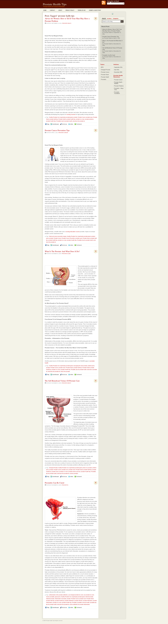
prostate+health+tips (51, 121)
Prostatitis (58, 121)
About (60, 10)
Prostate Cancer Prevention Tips (57, 130)
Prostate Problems (119, 86)
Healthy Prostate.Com (54, 117)
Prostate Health (66, 23)
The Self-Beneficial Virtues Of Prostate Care (62, 380)
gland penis (58, 596)
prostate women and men (74, 471)
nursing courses (70, 114)
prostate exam (89, 117)
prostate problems (89, 119)
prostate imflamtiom (69, 600)
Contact (52, 10)
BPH (102, 67)
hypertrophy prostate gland (66, 117)
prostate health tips (70, 119)
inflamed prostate (50, 598)
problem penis (91, 365)
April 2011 (116, 69)
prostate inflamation (87, 600)
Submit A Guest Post (95, 10)
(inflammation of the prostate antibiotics (58, 594)
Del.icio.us (64, 124)
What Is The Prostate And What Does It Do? (62, 251)
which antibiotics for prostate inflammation (80, 604)
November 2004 (118, 72)
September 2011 (118, 67)
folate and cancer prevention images (57, 236)
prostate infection (78, 600)
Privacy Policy (70, 10)
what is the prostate (65, 371)
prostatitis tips (93, 602)
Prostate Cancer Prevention (68, 238)
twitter (71, 124)
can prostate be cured (89, 594)
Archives (109, 18)
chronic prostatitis (50, 596)
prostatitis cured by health (83, 602)
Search (104, 18)
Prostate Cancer (81, 117)
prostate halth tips (54, 119)
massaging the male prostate (80, 365)
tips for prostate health (67, 121)
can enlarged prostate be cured (75, 594)
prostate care (65, 469)
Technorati (79, 124)
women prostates (74, 473)
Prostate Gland (86, 238)
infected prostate (89, 596)
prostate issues (55, 471)
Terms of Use (81, 10)
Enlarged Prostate (53, 467)
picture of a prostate (87, 467)
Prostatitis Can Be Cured (54, 482)
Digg (48, 124)
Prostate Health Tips (54, 4)
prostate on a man (80, 119)
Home (44, 10)
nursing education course (73, 231)
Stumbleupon (55, 124)
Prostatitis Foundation (117, 92)
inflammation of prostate (60, 598)
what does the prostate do (79, 121)
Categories (115, 18)
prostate (75, 117)
